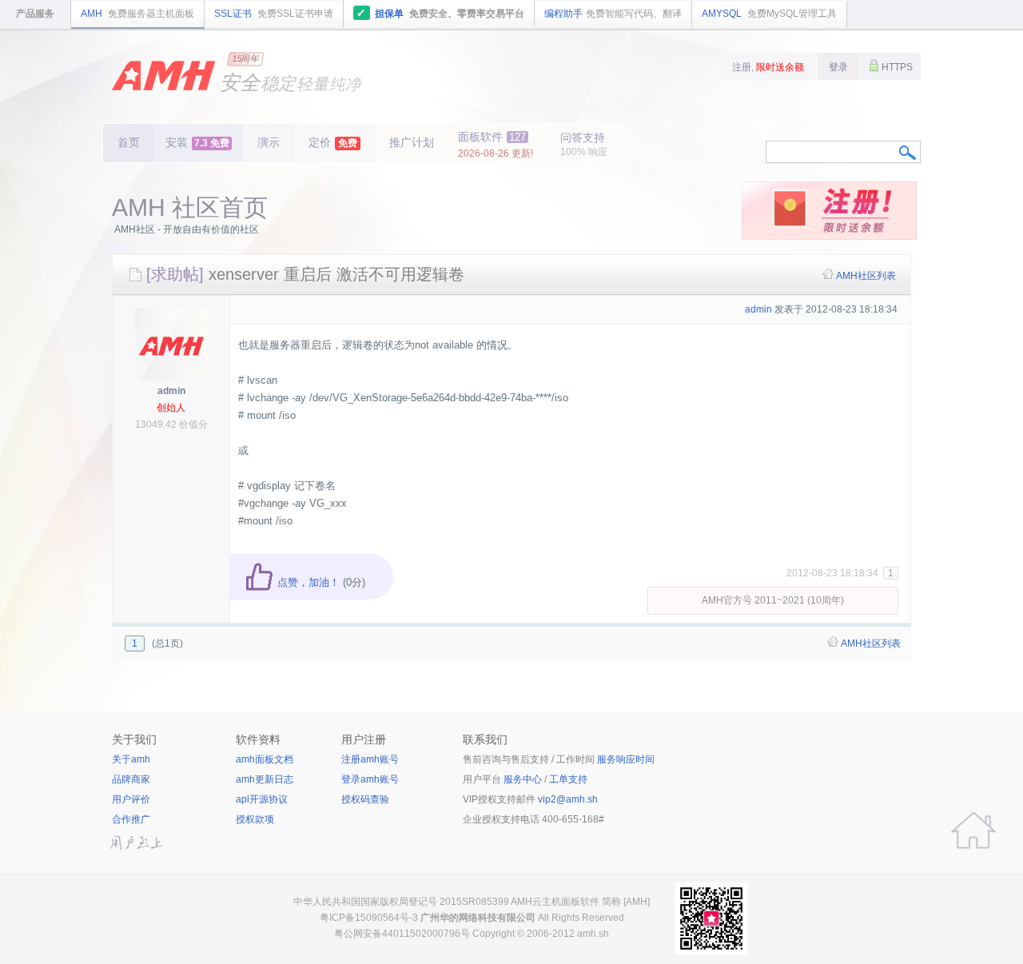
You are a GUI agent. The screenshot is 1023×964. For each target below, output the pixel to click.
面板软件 (495, 144)
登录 (838, 67)
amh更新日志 (264, 779)
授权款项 (255, 819)
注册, (768, 67)
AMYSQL (769, 13)
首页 (128, 142)
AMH (137, 13)
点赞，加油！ (307, 582)
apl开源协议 (262, 799)
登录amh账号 (370, 779)
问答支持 (583, 144)
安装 (197, 142)
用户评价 (131, 799)
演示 (268, 142)
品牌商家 (131, 779)
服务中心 (523, 779)
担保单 (440, 12)
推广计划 (411, 142)
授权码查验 (365, 799)
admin (171, 390)
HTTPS (896, 67)
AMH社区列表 (866, 275)
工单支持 (568, 779)
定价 (332, 142)
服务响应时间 (626, 759)
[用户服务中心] (973, 830)
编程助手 (613, 13)
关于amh (131, 759)
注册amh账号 (370, 759)
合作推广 (131, 819)
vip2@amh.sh (568, 799)
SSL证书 (273, 13)
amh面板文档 (264, 759)
